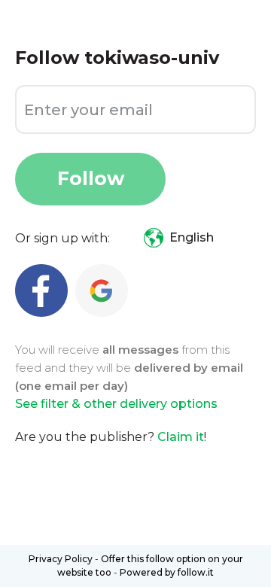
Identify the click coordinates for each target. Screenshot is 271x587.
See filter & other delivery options (116, 404)
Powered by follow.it (167, 572)
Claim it (180, 437)
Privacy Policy (61, 558)
